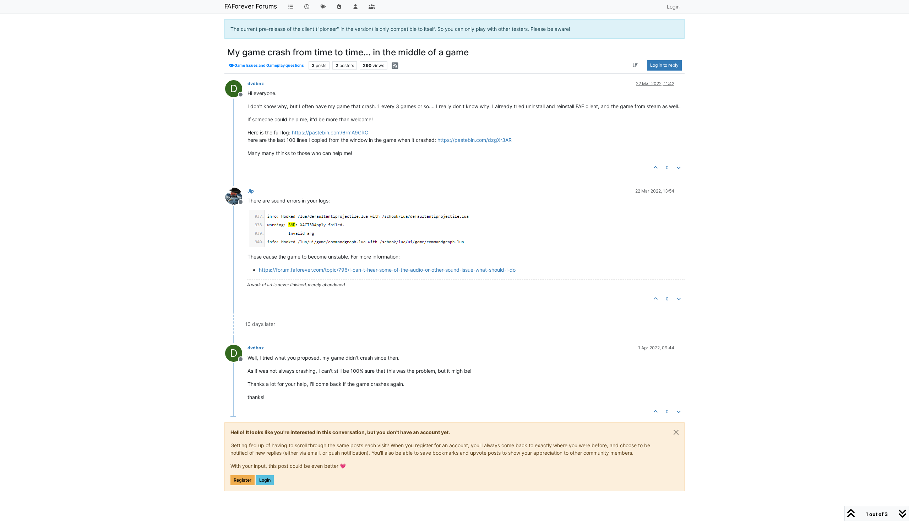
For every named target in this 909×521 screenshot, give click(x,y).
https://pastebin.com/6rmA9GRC (330, 132)
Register (242, 480)
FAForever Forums (250, 6)
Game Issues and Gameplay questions (269, 65)
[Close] (676, 432)
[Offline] (236, 196)
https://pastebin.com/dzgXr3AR (474, 140)
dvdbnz (255, 83)
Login (265, 480)
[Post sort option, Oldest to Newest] (635, 65)
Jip (250, 191)
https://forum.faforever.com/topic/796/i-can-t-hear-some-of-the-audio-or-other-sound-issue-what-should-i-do (387, 270)
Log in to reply (664, 65)
